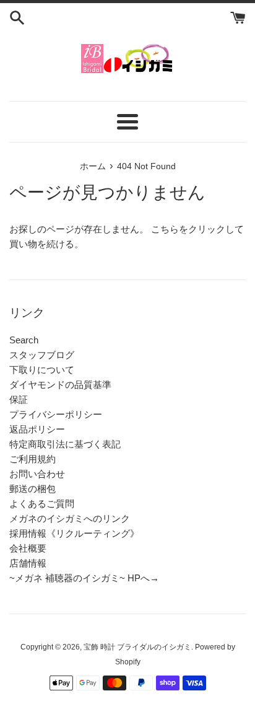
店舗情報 (27, 563)
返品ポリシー (37, 429)
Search (23, 340)
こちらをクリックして (197, 229)
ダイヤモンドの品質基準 (60, 384)
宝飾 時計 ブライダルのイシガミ (137, 647)
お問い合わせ (37, 474)
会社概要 (27, 548)
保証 (18, 399)
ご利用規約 (32, 459)
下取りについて (41, 369)
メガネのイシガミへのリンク (69, 518)
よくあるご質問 (41, 503)
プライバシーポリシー (55, 414)
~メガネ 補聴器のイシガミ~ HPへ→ (84, 578)
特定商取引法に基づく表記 (65, 444)
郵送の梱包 (32, 488)
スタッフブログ (41, 355)
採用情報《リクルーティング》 (74, 533)
